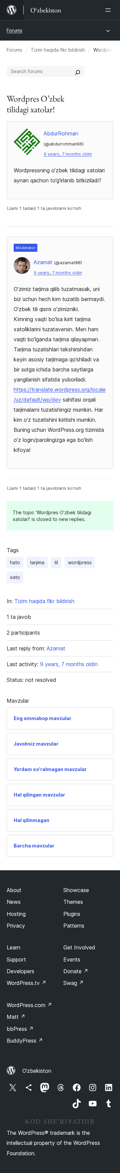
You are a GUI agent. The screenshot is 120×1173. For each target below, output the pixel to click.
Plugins (71, 914)
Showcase (76, 890)
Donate (75, 971)
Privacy (16, 925)
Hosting (16, 914)
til (56, 562)
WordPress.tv (26, 983)
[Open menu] (109, 10)
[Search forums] (77, 71)
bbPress (20, 1028)
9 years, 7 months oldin (68, 154)
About (14, 890)
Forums (14, 30)
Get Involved (79, 947)
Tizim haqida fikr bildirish (58, 50)
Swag (73, 983)
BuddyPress (25, 1040)
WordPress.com (29, 1005)
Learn (13, 947)
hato (15, 562)
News (14, 901)
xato (15, 577)
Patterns (73, 925)
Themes (73, 901)
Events (71, 959)
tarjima (37, 562)
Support (16, 959)
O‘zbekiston (36, 1070)
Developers (20, 971)
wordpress (80, 562)
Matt (16, 1016)
